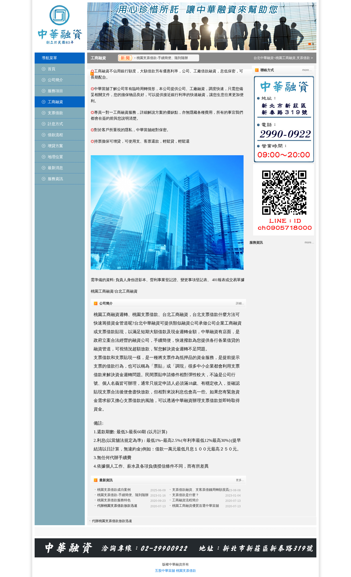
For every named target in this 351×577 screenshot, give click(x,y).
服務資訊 (55, 179)
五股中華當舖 (165, 570)
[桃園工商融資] (201, 26)
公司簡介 (55, 80)
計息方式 (55, 124)
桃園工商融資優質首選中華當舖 (195, 506)
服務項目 (55, 91)
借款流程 (55, 135)
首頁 (51, 69)
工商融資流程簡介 (185, 500)
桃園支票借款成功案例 (114, 490)
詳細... (240, 303)
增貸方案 (55, 146)
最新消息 (55, 168)
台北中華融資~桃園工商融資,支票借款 (282, 58)
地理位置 (55, 157)
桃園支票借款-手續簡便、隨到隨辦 (162, 58)
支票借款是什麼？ (185, 495)
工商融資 (55, 102)
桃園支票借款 (186, 570)
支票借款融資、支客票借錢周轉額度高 (200, 490)
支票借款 (55, 113)
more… (307, 70)
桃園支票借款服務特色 (114, 500)
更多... (240, 480)
